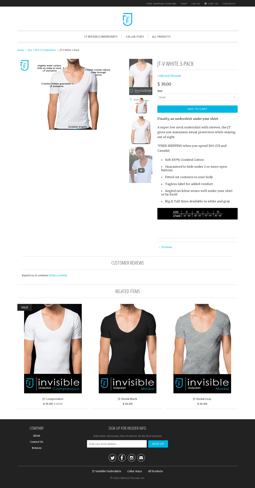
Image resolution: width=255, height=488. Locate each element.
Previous (166, 247)
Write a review (58, 275)
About (36, 435)
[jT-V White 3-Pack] (70, 94)
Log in (196, 4)
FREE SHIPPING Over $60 (161, 4)
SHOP (184, 4)
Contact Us (36, 441)
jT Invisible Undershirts (101, 36)
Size (160, 91)
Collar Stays (135, 36)
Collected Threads (169, 76)
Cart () (212, 4)
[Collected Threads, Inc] (127, 20)
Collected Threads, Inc (131, 478)
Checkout (229, 4)
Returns (36, 448)
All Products (161, 36)
